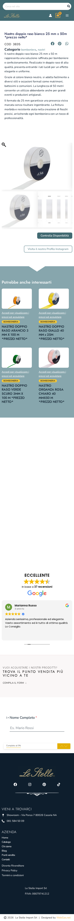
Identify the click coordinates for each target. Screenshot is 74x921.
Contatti (6, 859)
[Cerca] (69, 6)
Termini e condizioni (13, 875)
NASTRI (41, 50)
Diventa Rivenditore (13, 865)
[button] (52, 43)
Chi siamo (7, 846)
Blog (4, 850)
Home (5, 837)
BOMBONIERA (28, 50)
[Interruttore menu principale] (67, 15)
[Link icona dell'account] (50, 15)
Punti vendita (8, 855)
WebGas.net (63, 917)
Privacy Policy (9, 870)
